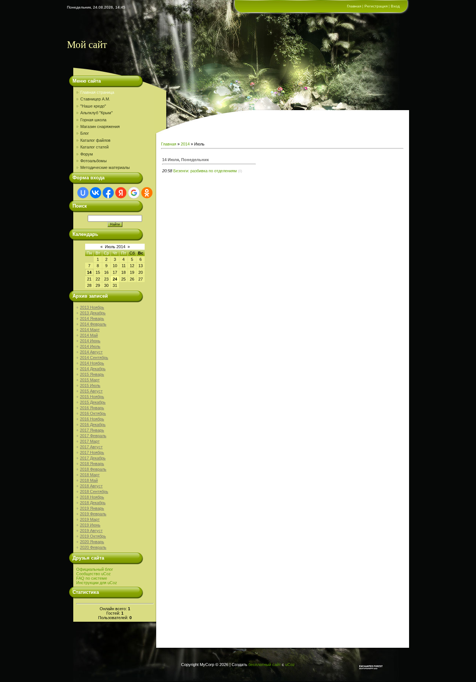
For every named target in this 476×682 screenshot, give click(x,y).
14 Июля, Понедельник (185, 159)
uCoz (290, 664)
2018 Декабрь (93, 502)
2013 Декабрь (93, 313)
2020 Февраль (93, 547)
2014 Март (90, 329)
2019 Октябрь (93, 536)
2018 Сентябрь (94, 491)
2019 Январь (92, 508)
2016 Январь (92, 408)
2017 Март (90, 441)
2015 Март (90, 380)
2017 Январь (92, 430)
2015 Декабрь (93, 402)
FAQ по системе (91, 578)
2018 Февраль (93, 469)
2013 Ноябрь (92, 307)
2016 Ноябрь (92, 419)
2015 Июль (90, 385)
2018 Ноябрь (92, 497)
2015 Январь (92, 374)
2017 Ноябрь (92, 452)
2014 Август (91, 352)
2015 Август (91, 391)
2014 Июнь (90, 341)
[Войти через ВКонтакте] (95, 192)
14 (89, 272)
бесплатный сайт (264, 664)
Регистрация (375, 6)
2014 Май (89, 335)
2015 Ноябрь (92, 396)
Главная (354, 6)
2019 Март (90, 519)
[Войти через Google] (134, 193)
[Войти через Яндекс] (120, 192)
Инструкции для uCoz (96, 582)
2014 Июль (90, 346)
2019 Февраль (93, 514)
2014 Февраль (93, 324)
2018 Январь (92, 463)
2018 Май (89, 480)
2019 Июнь (90, 525)
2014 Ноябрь (92, 363)
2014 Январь (92, 318)
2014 (185, 144)
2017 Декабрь (93, 458)
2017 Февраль (93, 435)
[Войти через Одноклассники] (146, 192)
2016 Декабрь (93, 424)
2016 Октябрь (93, 413)
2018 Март (90, 475)
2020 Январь (92, 541)
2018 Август (91, 486)
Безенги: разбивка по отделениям (205, 171)
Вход (395, 6)
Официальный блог (94, 569)
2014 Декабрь (93, 368)
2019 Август (91, 530)
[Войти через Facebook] (108, 192)
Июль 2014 (115, 246)
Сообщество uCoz (93, 573)
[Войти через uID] (83, 192)
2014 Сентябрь (94, 357)
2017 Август (91, 447)
